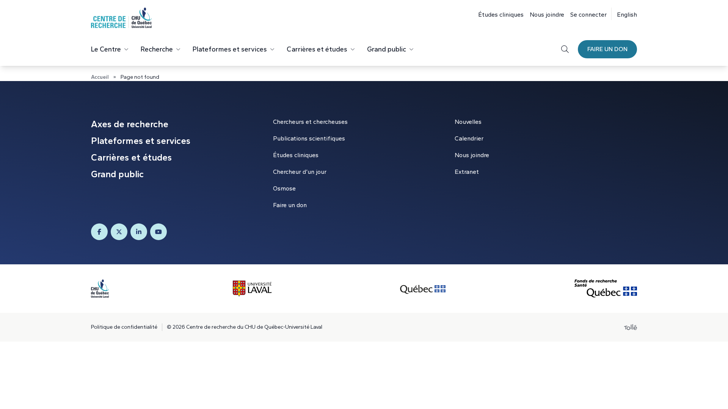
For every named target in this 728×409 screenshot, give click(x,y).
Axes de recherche (129, 124)
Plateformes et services (230, 49)
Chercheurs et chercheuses (310, 121)
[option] (624, 14)
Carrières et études (317, 49)
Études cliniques (501, 14)
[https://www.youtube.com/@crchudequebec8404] (158, 231)
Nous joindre (547, 14)
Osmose (284, 188)
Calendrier (469, 138)
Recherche (157, 49)
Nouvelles (468, 121)
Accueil (100, 77)
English (627, 14)
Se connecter (588, 14)
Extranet (467, 171)
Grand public (386, 49)
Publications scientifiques (309, 138)
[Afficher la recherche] (565, 49)
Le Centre (106, 49)
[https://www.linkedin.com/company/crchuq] (138, 231)
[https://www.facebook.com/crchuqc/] (99, 231)
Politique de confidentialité (124, 327)
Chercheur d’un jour (299, 171)
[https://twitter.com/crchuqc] (119, 231)
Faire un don (607, 49)
